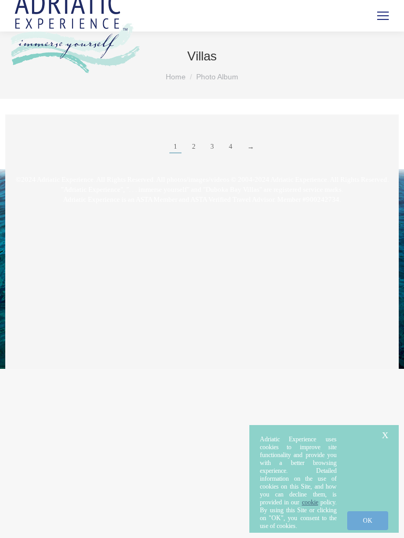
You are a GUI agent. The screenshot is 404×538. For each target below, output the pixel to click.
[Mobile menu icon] (382, 15)
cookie (310, 502)
